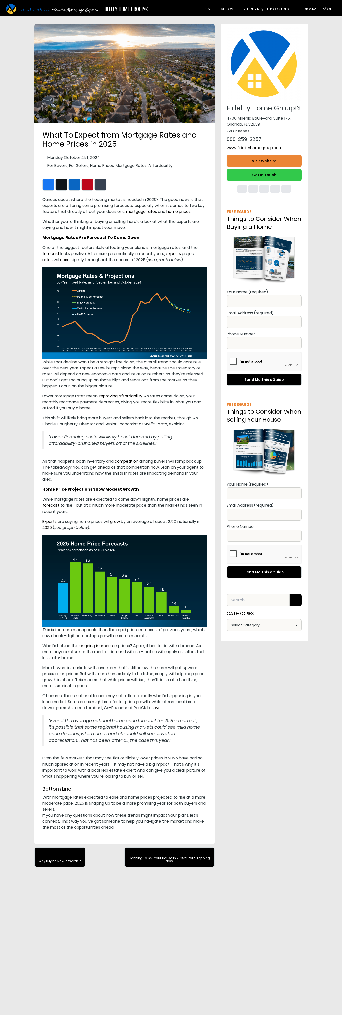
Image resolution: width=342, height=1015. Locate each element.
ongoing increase (96, 646)
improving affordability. (121, 396)
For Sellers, (79, 165)
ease (65, 260)
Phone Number (241, 334)
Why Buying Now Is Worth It (60, 861)
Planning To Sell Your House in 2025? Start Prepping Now (169, 859)
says (156, 708)
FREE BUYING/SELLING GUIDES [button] (265, 9)
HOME (207, 9)
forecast (50, 254)
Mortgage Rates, (131, 165)
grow (115, 521)
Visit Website (264, 160)
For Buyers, (57, 165)
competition (126, 461)
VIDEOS (227, 9)
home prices (178, 211)
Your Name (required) (247, 292)
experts (173, 254)
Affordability (160, 165)
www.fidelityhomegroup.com (254, 148)
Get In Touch (264, 174)
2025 (47, 527)
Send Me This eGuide (264, 379)
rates (47, 260)
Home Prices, (102, 165)
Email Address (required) (250, 313)
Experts (49, 521)
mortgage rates (141, 211)
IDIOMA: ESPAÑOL (317, 9)
